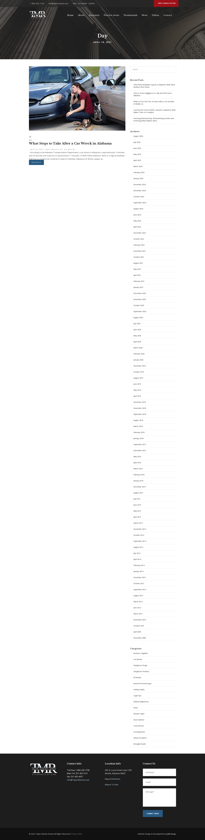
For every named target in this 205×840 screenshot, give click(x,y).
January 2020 (138, 360)
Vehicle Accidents (140, 738)
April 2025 (137, 160)
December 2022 (139, 233)
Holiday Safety (138, 689)
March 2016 (138, 468)
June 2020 (137, 329)
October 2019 (138, 372)
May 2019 (137, 390)
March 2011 (138, 614)
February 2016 (138, 475)
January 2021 (138, 287)
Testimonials (130, 15)
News (144, 15)
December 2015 (139, 487)
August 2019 (138, 378)
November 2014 (139, 529)
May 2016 (137, 456)
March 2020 (138, 348)
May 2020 (137, 335)
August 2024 (138, 209)
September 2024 (139, 202)
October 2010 (138, 626)
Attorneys (94, 15)
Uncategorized (139, 732)
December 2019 (139, 366)
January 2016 (138, 481)
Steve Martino (138, 720)
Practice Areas (111, 15)
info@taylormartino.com (58, 3)
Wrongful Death (139, 744)
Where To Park (111, 784)
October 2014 (138, 535)
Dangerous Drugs (140, 665)
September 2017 (139, 444)
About (81, 15)
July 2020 (136, 323)
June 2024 (137, 215)
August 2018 (138, 420)
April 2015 (137, 517)
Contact (167, 15)
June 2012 (137, 608)
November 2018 (139, 408)
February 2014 (138, 565)
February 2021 (138, 281)
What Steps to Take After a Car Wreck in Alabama (70, 143)
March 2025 (138, 166)
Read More (36, 162)
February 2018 (138, 432)
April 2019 (137, 396)
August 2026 (138, 136)
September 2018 (139, 414)
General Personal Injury (142, 683)
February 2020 (138, 354)
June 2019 (137, 384)
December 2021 (139, 251)
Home (70, 15)
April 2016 (137, 462)
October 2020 (138, 305)
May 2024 (137, 221)
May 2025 (137, 154)
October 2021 (138, 257)
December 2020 (139, 293)
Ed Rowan (137, 677)
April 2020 (137, 342)
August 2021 (138, 263)
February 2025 (138, 172)
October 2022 (138, 239)
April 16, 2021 (36, 149)
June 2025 (137, 148)
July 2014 (136, 553)
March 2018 (138, 426)
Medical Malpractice (141, 701)
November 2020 (139, 299)
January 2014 (138, 571)
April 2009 (137, 632)
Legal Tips (137, 695)
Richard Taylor (138, 714)
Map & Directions (112, 779)
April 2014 (137, 559)
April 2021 (137, 275)
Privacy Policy (76, 834)
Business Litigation (140, 653)
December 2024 (139, 184)
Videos (155, 15)
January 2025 (138, 178)
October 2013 (138, 583)
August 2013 (138, 595)
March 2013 (138, 601)
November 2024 (139, 190)
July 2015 (136, 499)
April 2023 (137, 227)
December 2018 (139, 402)
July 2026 (136, 142)
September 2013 (139, 589)
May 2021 (137, 269)
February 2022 (138, 245)
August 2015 (138, 493)
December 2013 (139, 577)
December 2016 (139, 450)
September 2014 (139, 541)
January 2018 (138, 438)
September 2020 (139, 311)
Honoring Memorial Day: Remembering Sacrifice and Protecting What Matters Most (153, 119)
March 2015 (138, 523)
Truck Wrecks (138, 726)
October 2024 (138, 196)
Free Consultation (167, 3)
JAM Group (171, 834)
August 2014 (138, 547)
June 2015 (137, 505)
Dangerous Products (141, 671)
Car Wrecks (69, 149)
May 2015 (137, 511)
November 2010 (139, 620)
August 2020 (138, 317)
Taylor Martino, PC (53, 149)
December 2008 (139, 638)
